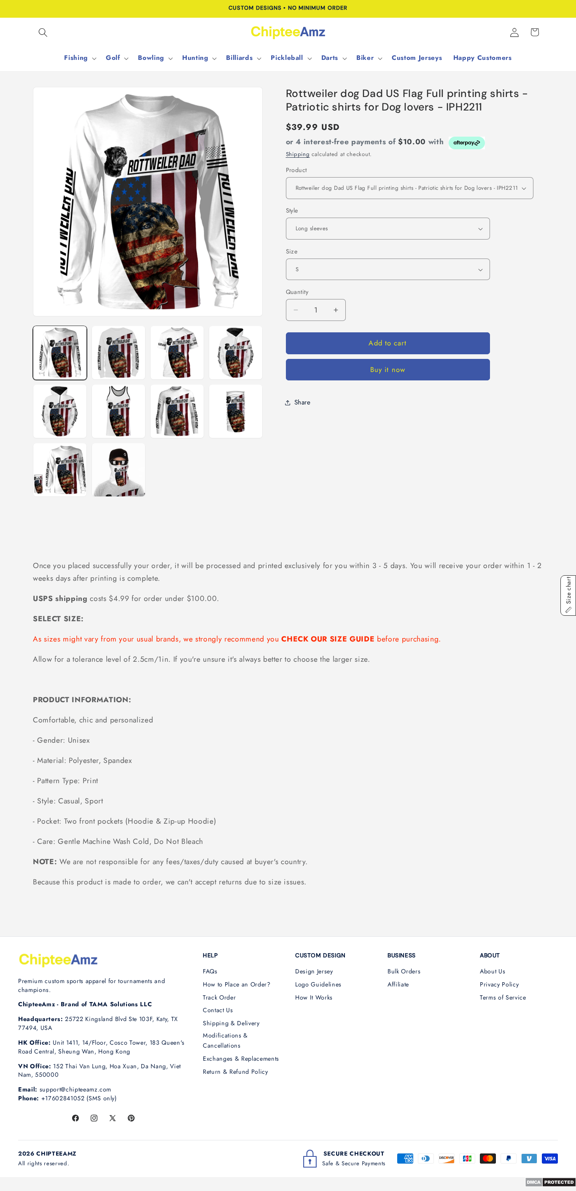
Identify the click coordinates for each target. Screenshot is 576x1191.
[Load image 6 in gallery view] (118, 411)
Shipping (298, 154)
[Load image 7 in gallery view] (177, 411)
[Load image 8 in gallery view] (236, 411)
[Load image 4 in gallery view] (236, 353)
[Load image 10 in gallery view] (118, 470)
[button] (43, 32)
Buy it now (387, 370)
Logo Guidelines (318, 984)
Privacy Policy (499, 984)
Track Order (219, 997)
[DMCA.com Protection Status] (550, 1184)
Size (292, 251)
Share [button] (302, 402)
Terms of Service (503, 997)
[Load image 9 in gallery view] (60, 470)
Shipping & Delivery (231, 1023)
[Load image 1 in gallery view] (60, 353)
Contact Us (218, 1010)
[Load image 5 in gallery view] (60, 411)
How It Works (314, 997)
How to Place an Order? (237, 984)
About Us (492, 971)
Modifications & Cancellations (225, 1040)
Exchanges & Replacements (241, 1058)
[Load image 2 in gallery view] (118, 353)
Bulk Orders (404, 971)
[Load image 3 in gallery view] (177, 353)
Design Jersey (314, 971)
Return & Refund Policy (235, 1071)
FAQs (210, 971)
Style (292, 210)
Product (296, 170)
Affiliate (398, 984)
